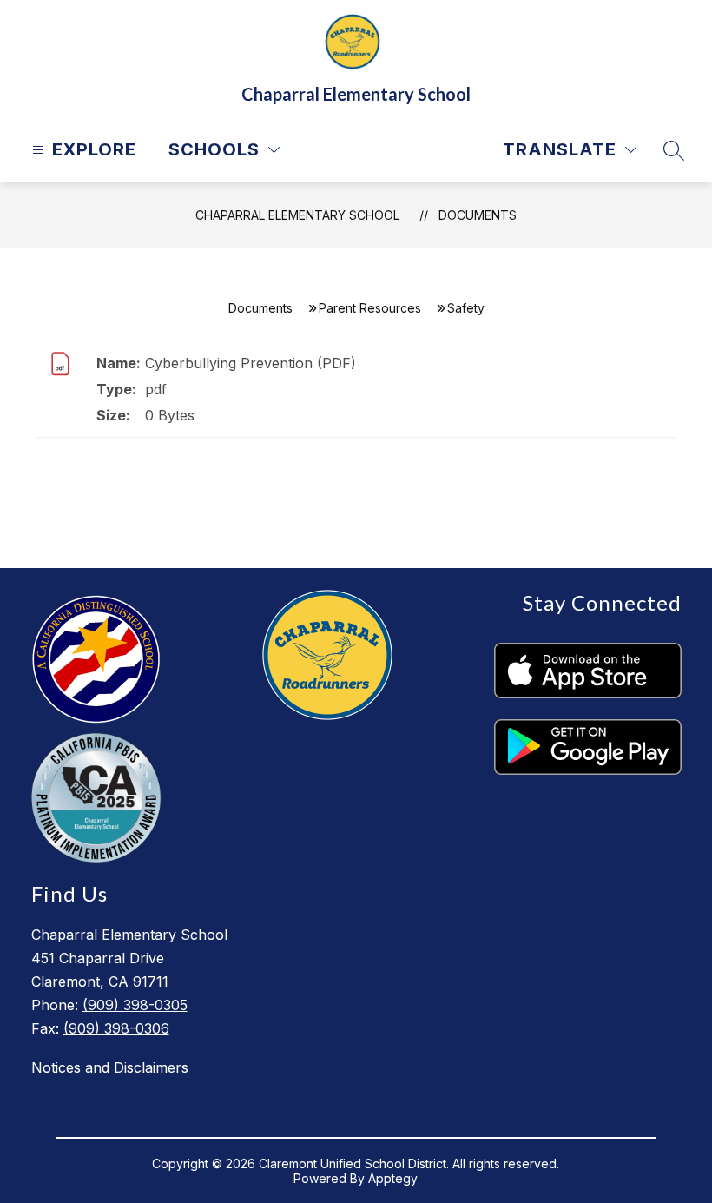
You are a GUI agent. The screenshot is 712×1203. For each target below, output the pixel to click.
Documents (477, 215)
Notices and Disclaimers (109, 1067)
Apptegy (393, 1178)
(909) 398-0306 (116, 1028)
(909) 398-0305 (135, 1005)
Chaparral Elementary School (297, 215)
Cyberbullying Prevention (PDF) (250, 363)
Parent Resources (370, 308)
